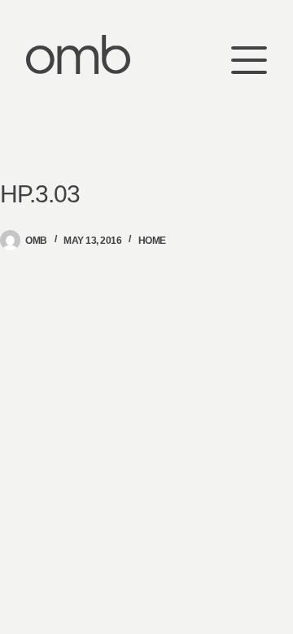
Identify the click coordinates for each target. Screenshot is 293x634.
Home (152, 240)
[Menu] (249, 55)
